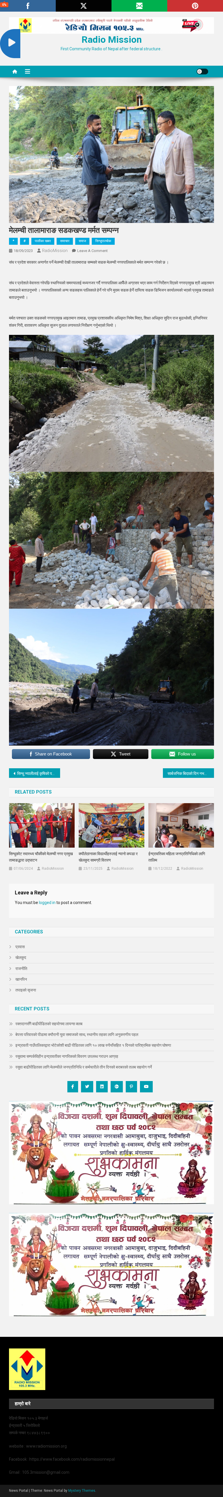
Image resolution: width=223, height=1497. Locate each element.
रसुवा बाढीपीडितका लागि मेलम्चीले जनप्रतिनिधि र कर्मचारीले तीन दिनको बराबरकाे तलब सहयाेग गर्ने (83, 1067)
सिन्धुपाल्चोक (103, 241)
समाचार (64, 241)
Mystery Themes (81, 1491)
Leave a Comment (92, 251)
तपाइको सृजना (25, 990)
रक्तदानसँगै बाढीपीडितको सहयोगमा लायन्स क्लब (48, 1023)
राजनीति (21, 968)
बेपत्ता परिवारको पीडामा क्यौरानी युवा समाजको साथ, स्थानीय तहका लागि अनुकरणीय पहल (76, 1034)
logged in (47, 902)
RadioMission (55, 250)
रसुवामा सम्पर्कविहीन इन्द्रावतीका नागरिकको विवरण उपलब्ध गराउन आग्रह (66, 1056)
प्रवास (20, 946)
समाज (82, 241)
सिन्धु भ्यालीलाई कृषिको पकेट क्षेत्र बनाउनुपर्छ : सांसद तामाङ (38, 773)
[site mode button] (202, 71)
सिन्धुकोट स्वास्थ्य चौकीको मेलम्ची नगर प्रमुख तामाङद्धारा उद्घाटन (41, 856)
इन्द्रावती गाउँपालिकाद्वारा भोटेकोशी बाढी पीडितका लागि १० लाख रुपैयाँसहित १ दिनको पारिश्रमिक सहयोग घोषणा (93, 1045)
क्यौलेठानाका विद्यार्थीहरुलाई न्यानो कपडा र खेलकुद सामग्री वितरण (108, 856)
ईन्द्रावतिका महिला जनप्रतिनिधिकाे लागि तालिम (176, 856)
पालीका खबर (43, 241)
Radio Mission (112, 39)
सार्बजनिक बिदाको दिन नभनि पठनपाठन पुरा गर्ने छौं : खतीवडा (191, 773)
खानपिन (21, 979)
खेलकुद (20, 957)
